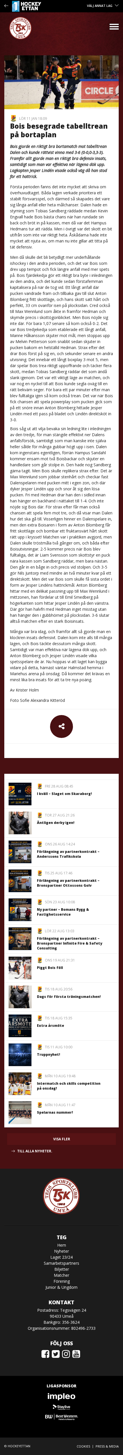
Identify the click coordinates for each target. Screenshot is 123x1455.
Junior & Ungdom (61, 1287)
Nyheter (61, 1251)
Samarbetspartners (61, 1263)
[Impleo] (61, 1396)
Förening (61, 1281)
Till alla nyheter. (34, 1151)
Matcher (61, 1275)
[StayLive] (61, 1406)
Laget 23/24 (61, 1257)
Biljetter (61, 1269)
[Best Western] (61, 1416)
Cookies (83, 1446)
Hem (61, 1245)
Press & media (107, 1446)
